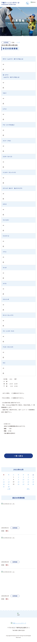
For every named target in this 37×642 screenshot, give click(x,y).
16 (18, 482)
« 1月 (8, 489)
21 (8, 484)
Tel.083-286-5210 (18, 630)
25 (28, 484)
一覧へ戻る (18, 456)
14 (8, 482)
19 (33, 482)
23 (18, 484)
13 (3, 482)
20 (3, 484)
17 (23, 482)
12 (33, 479)
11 (28, 479)
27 (3, 486)
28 (8, 486)
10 (23, 479)
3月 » (28, 489)
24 (23, 484)
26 (33, 484)
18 (28, 482)
